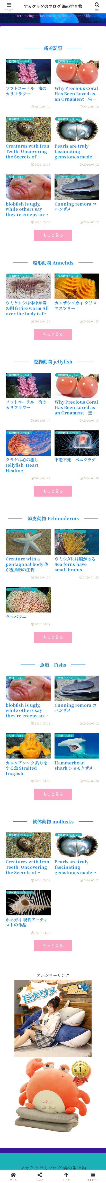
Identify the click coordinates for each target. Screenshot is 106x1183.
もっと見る (53, 235)
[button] (95, 858)
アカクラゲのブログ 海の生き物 (53, 6)
